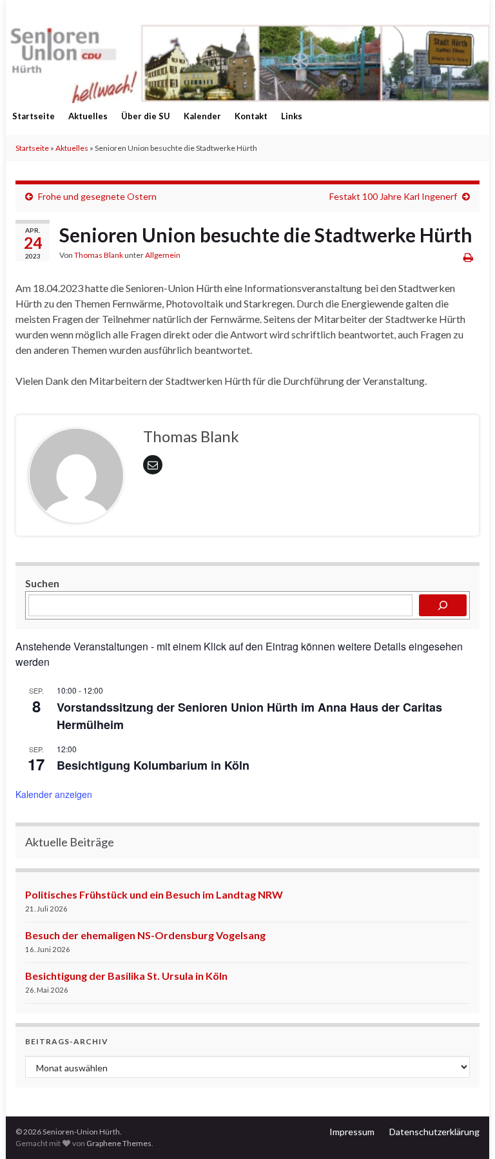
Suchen (42, 583)
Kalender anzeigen (53, 794)
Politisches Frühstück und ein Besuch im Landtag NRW (154, 894)
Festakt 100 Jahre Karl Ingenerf (393, 196)
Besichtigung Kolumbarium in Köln (153, 765)
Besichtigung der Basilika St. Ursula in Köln (126, 975)
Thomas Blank (98, 255)
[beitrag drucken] (468, 257)
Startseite (33, 116)
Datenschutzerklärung (434, 1131)
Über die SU (145, 116)
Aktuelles (88, 116)
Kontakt (251, 116)
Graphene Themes (118, 1143)
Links (291, 116)
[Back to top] (466, 1130)
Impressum (351, 1131)
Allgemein (162, 255)
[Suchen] (443, 605)
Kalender (202, 116)
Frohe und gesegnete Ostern (97, 196)
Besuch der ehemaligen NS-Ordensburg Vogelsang (145, 935)
